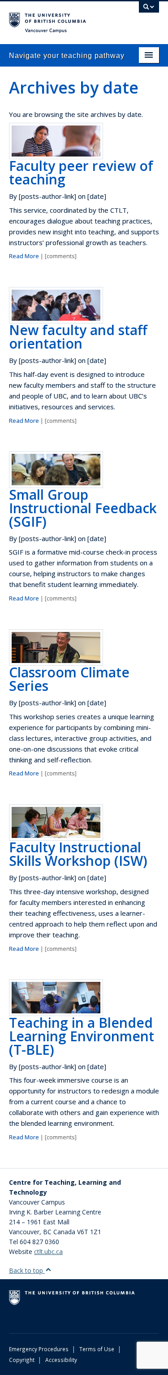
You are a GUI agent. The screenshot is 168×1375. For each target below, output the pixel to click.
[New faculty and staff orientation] (56, 304)
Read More (24, 256)
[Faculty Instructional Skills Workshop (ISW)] (56, 822)
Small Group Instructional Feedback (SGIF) (83, 508)
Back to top (27, 1270)
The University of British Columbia (61, 18)
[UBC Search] (149, 11)
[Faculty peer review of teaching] (56, 140)
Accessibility (61, 1359)
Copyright (21, 1359)
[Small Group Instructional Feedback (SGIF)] (56, 469)
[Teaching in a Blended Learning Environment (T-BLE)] (56, 997)
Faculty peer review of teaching (81, 172)
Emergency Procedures (39, 1349)
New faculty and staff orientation (78, 337)
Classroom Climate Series (69, 679)
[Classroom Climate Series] (56, 646)
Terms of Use (96, 1349)
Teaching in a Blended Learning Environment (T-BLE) (81, 1036)
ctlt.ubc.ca (48, 1251)
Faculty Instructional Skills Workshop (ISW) (78, 854)
